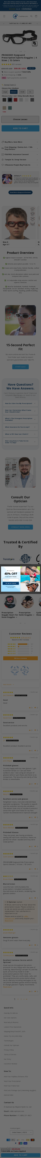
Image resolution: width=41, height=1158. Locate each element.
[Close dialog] (39, 567)
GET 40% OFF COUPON (11, 583)
